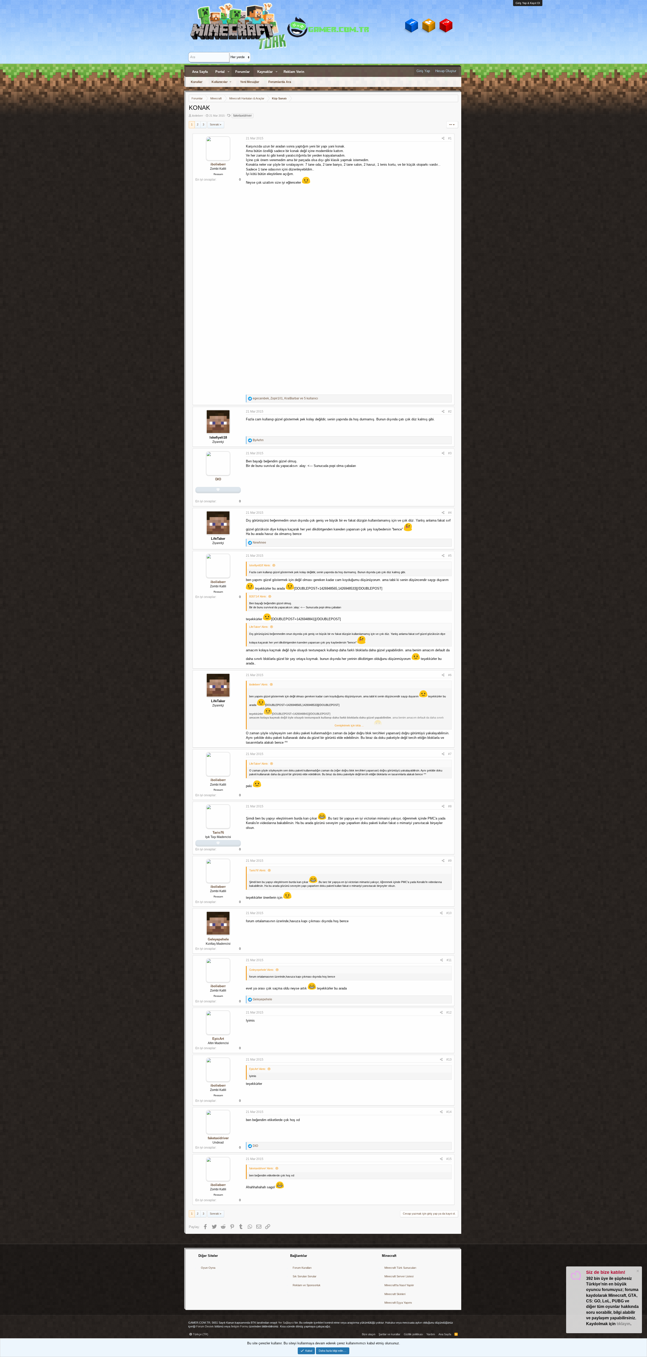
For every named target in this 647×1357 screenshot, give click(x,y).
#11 (449, 960)
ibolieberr (197, 115)
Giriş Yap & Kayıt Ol (528, 3)
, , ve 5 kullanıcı (285, 398)
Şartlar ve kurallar (389, 1334)
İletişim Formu (239, 1326)
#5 (450, 555)
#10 (449, 913)
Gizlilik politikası (413, 1334)
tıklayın (623, 1324)
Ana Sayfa (200, 72)
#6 (450, 675)
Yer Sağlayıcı (286, 1322)
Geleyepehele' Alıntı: (261, 969)
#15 (449, 1159)
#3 (450, 453)
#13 (449, 1059)
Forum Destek (205, 1326)
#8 (450, 806)
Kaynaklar (265, 72)
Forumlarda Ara (279, 82)
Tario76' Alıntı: (257, 870)
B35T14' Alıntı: (258, 596)
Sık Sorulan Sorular (304, 1276)
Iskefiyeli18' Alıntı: (260, 565)
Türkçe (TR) (200, 1334)
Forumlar (242, 72)
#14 (449, 1112)
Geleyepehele (218, 939)
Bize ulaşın (368, 1334)
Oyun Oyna (208, 1267)
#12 (449, 1012)
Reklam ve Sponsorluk (306, 1285)
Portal (220, 72)
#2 (450, 411)
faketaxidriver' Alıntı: (261, 1168)
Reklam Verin (294, 72)
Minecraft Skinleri (394, 1294)
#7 (450, 754)
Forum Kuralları (302, 1267)
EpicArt (218, 1039)
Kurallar (196, 82)
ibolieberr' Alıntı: (258, 684)
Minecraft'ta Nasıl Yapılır (399, 1285)
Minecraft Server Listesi (398, 1276)
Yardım (430, 1334)
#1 (450, 138)
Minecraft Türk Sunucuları (400, 1267)
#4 (450, 512)
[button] (228, 72)
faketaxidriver (242, 115)
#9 (450, 861)
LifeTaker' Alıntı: (258, 626)
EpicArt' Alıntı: (257, 1068)
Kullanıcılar (220, 82)
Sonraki (214, 124)
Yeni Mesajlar (249, 82)
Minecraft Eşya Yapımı (398, 1302)
